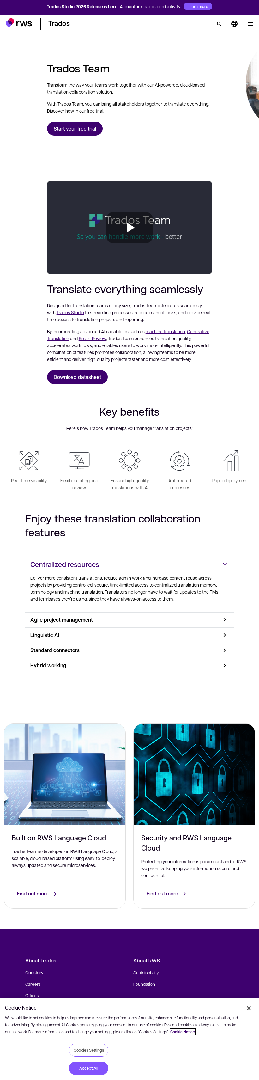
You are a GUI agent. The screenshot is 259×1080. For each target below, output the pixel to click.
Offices (32, 995)
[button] (19, 22)
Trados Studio (70, 312)
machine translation (165, 331)
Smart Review (92, 338)
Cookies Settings (89, 1050)
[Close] (249, 1008)
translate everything (188, 104)
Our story (34, 972)
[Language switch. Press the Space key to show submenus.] (234, 24)
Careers (33, 984)
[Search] (219, 24)
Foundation (144, 984)
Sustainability (146, 972)
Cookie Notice (182, 1031)
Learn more (198, 6)
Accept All (88, 1068)
